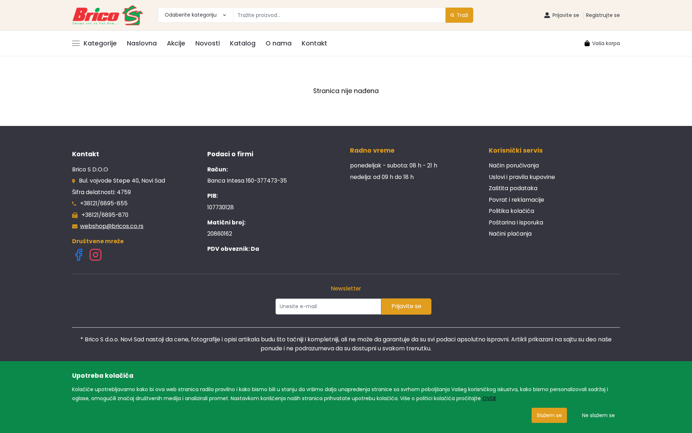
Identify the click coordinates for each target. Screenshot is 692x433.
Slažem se (549, 415)
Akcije (176, 43)
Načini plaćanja (510, 233)
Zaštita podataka (513, 188)
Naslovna (142, 43)
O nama (279, 43)
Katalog (243, 43)
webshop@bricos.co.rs (111, 226)
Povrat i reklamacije (516, 200)
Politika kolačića (511, 211)
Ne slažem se (598, 415)
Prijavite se (406, 306)
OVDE (489, 398)
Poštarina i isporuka (516, 222)
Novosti (207, 43)
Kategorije (100, 43)
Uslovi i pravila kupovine (522, 177)
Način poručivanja (514, 165)
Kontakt (314, 43)
